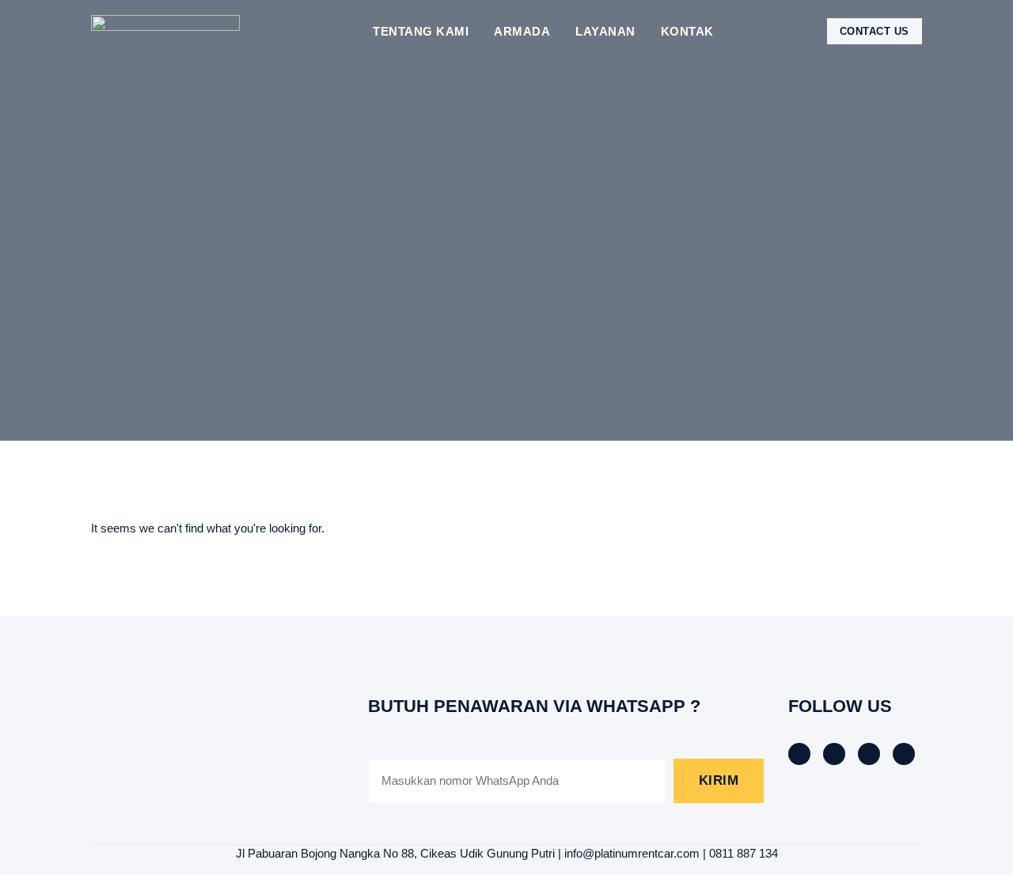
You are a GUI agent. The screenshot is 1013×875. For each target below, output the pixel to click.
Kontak (687, 31)
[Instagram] (869, 754)
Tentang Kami (421, 31)
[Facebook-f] (799, 754)
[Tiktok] (834, 754)
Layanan (605, 31)
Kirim (719, 780)
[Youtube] (904, 754)
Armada (522, 31)
